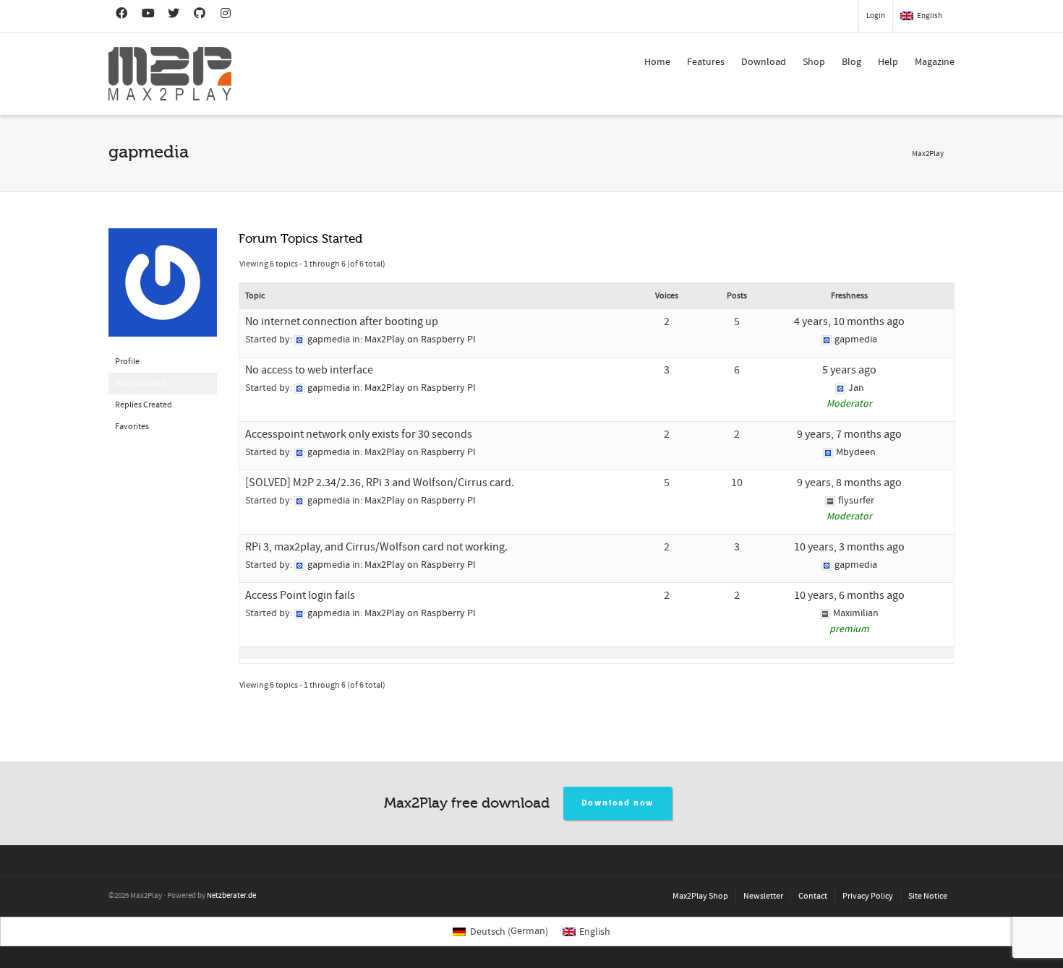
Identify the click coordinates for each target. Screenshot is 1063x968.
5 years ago (849, 370)
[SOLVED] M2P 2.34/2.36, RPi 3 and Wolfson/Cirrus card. (379, 482)
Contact (812, 896)
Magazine (935, 62)
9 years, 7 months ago (849, 434)
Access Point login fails (300, 595)
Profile (127, 361)
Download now (617, 803)
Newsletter (763, 896)
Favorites (132, 426)
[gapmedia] (162, 289)
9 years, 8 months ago (849, 482)
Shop (814, 62)
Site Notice (927, 896)
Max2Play (928, 154)
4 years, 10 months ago (849, 321)
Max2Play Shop (700, 896)
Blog (851, 62)
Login (875, 16)
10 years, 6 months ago (849, 595)
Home (657, 62)
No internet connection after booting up (341, 321)
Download (763, 62)
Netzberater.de (231, 896)
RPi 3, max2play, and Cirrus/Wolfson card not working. (376, 547)
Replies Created (143, 404)
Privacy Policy (867, 896)
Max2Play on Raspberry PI (420, 339)
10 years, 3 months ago (849, 547)
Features (706, 62)
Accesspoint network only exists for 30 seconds (358, 434)
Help (888, 62)
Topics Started (140, 383)
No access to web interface (309, 370)
